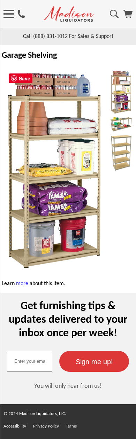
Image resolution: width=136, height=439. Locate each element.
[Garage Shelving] (54, 270)
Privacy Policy (46, 426)
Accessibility (14, 426)
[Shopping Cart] (128, 16)
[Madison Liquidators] (69, 20)
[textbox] (29, 361)
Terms (71, 426)
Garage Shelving (29, 56)
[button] (94, 361)
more (22, 284)
